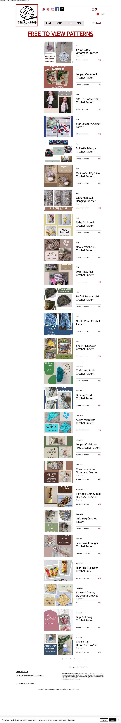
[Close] (119, 719)
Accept (113, 720)
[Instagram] (52, 9)
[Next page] (86, 659)
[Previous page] (62, 659)
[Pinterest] (48, 9)
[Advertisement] (56, 708)
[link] (94, 9)
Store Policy (71, 720)
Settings (104, 720)
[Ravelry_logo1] (43, 9)
